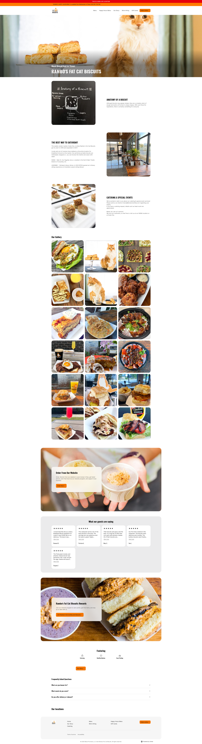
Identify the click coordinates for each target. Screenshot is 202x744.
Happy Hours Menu (105, 10)
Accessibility (81, 734)
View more (56, 539)
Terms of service (71, 734)
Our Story (116, 10)
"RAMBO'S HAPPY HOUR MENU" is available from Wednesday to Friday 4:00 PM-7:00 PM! (76, 4)
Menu (95, 10)
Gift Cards (135, 10)
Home (69, 721)
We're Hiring (125, 10)
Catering (69, 726)
